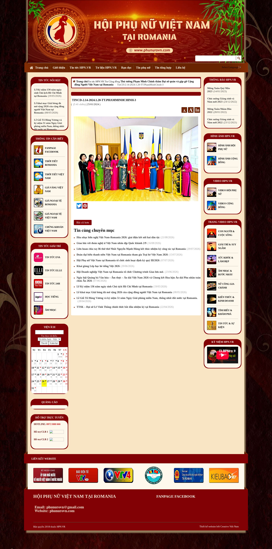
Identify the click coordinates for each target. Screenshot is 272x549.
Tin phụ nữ (143, 67)
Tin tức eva (52, 257)
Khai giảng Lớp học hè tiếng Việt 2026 (105, 266)
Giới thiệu (59, 67)
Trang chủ (41, 67)
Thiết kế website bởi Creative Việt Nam (219, 526)
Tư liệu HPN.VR (106, 67)
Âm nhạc (50, 310)
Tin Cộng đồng (112, 81)
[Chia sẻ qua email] (75, 205)
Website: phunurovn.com (54, 510)
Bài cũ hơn (82, 222)
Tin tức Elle (53, 270)
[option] (49, 91)
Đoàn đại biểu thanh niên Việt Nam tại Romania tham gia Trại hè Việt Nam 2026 (129, 254)
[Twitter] (79, 206)
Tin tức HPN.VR (80, 67)
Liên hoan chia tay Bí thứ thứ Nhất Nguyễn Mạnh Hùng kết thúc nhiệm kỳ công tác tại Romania (138, 249)
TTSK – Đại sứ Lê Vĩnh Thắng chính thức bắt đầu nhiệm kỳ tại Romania (125, 307)
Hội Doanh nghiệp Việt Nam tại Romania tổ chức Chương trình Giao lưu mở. (127, 272)
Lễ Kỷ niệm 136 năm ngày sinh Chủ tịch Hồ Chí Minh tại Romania (121, 286)
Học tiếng (52, 296)
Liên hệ (180, 67)
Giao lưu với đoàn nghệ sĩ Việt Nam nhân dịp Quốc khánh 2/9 (118, 243)
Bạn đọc (126, 67)
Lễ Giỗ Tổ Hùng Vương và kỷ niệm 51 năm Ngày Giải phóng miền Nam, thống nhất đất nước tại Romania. (49, 109)
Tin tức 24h (52, 283)
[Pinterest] (85, 206)
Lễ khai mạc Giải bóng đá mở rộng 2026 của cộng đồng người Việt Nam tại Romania (131, 292)
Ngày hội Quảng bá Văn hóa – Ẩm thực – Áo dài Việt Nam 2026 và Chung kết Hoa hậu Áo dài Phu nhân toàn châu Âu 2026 (139, 279)
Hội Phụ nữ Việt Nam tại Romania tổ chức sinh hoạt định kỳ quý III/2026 (125, 260)
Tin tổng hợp (163, 67)
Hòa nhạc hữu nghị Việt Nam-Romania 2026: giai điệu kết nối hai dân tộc (125, 237)
